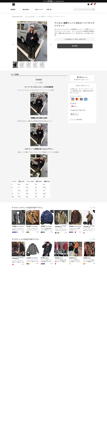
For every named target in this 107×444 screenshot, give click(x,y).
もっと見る (92, 207)
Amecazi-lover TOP (17, 16)
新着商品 (13, 9)
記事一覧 (49, 9)
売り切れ (75, 46)
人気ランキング (39, 9)
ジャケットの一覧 (29, 16)
